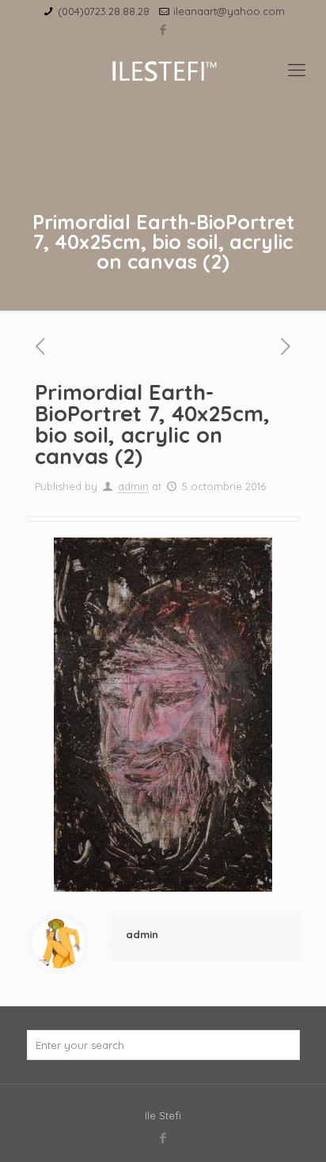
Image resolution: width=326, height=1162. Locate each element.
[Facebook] (163, 29)
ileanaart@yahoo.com (229, 11)
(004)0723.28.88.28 (104, 11)
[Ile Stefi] (163, 69)
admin (133, 486)
